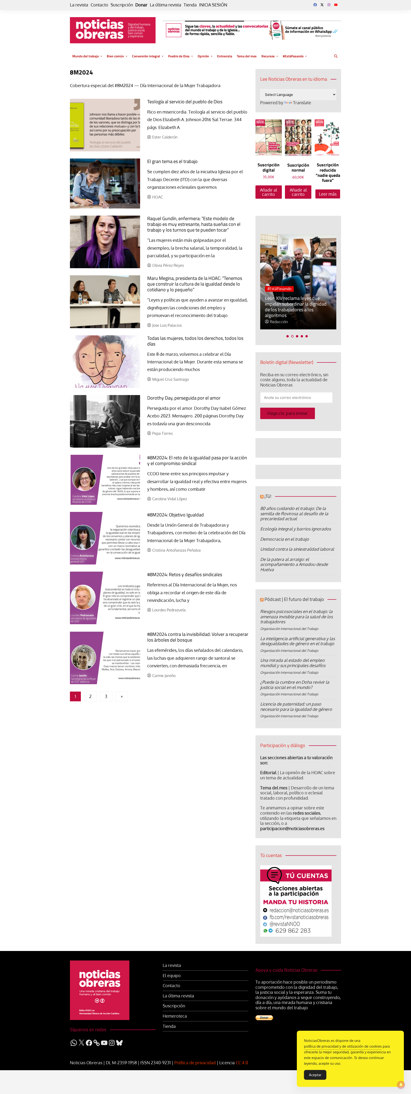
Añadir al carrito (268, 192)
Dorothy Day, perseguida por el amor (183, 397)
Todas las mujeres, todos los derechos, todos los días (195, 340)
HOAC (157, 197)
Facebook (315, 4)
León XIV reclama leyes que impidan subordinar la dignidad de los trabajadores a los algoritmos (296, 306)
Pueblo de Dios (179, 56)
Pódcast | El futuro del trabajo (294, 599)
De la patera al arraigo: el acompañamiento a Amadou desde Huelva (294, 564)
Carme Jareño (164, 675)
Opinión (203, 56)
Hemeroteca (175, 1016)
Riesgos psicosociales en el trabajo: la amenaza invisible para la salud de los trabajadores (296, 616)
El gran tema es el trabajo (172, 161)
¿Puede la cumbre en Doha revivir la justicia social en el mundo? (294, 684)
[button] (287, 336)
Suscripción (122, 4)
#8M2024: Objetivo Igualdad (175, 514)
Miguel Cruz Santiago (170, 379)
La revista (79, 4)
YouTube (336, 4)
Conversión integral (146, 56)
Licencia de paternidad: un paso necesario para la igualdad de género (296, 706)
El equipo (172, 975)
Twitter (322, 4)
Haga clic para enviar (287, 413)
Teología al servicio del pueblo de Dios (184, 101)
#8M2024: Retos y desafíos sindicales (184, 574)
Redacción (279, 322)
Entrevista (224, 56)
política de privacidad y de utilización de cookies (343, 1046)
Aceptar (315, 1075)
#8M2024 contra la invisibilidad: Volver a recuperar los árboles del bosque (197, 637)
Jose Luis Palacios (167, 325)
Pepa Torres (162, 433)
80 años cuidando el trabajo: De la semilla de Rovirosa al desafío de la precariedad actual (294, 513)
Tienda (190, 4)
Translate (302, 102)
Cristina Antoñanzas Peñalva (176, 550)
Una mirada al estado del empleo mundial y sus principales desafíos (292, 663)
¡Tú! (267, 496)
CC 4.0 (242, 1062)
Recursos (268, 56)
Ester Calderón (164, 137)
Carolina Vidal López (169, 499)
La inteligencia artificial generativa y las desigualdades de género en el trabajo (297, 641)
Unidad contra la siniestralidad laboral (297, 549)
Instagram (329, 4)
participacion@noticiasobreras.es (292, 828)
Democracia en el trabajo (284, 539)
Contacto (99, 4)
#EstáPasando (293, 56)
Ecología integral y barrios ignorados (295, 528)
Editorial (268, 772)
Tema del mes (247, 56)
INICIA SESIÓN (213, 4)
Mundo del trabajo (85, 56)
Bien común (115, 56)
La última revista (165, 4)
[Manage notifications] (401, 1085)
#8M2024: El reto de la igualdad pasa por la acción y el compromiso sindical (197, 460)
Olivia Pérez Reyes (168, 265)
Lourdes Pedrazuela (169, 610)
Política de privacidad (195, 1062)
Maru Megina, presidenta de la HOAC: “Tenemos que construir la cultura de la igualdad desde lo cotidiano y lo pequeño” (194, 283)
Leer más (328, 194)
